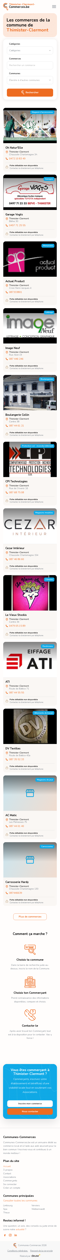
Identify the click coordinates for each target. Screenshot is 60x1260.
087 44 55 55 (16, 692)
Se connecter (10, 1184)
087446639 (15, 893)
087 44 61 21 (16, 425)
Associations (9, 1177)
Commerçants (10, 1180)
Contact (7, 1173)
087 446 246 (16, 359)
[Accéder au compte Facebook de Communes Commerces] (4, 1235)
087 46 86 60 (16, 559)
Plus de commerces (30, 916)
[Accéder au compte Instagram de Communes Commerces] (10, 1235)
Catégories (14, 43)
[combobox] (30, 80)
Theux (6, 1212)
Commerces (15, 58)
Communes (14, 73)
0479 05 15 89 (17, 626)
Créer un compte (11, 1187)
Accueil (7, 1166)
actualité (20, 1229)
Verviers (36, 1205)
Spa (5, 1209)
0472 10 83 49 (17, 158)
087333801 (15, 292)
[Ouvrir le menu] (54, 6)
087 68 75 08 (16, 492)
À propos (7, 1169)
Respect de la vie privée (41, 1250)
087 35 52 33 (16, 759)
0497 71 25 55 (17, 225)
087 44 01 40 (16, 826)
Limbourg (7, 1205)
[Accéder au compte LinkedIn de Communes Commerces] (15, 1235)
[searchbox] (30, 80)
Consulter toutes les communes (20, 1200)
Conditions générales (17, 1250)
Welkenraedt (38, 1209)
